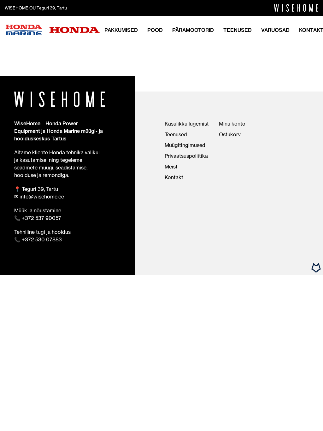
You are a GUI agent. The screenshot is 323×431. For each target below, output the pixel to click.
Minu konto (232, 124)
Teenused (237, 30)
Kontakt (174, 177)
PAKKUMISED (121, 30)
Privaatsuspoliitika (186, 156)
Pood (155, 30)
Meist (171, 166)
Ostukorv (230, 134)
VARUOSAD (275, 30)
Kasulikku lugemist (187, 124)
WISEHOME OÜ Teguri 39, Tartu (36, 7)
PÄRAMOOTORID (193, 30)
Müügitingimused (185, 145)
